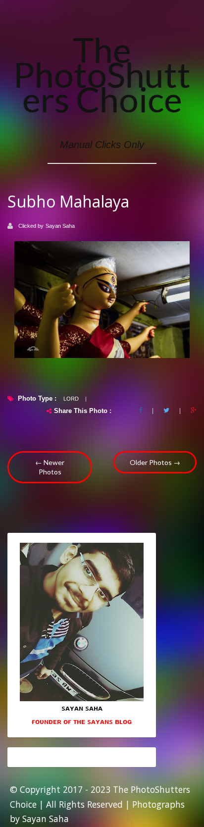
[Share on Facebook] (140, 410)
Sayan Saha (60, 226)
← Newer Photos (49, 467)
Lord (71, 399)
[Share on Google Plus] (194, 410)
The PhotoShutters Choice (102, 74)
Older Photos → (155, 462)
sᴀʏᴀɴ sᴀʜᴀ (81, 708)
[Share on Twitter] (166, 410)
